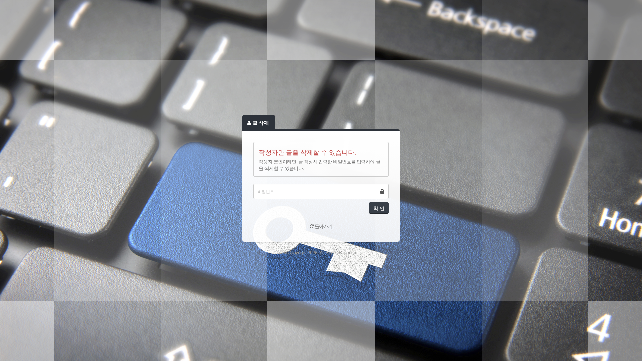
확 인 (378, 208)
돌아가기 (322, 226)
